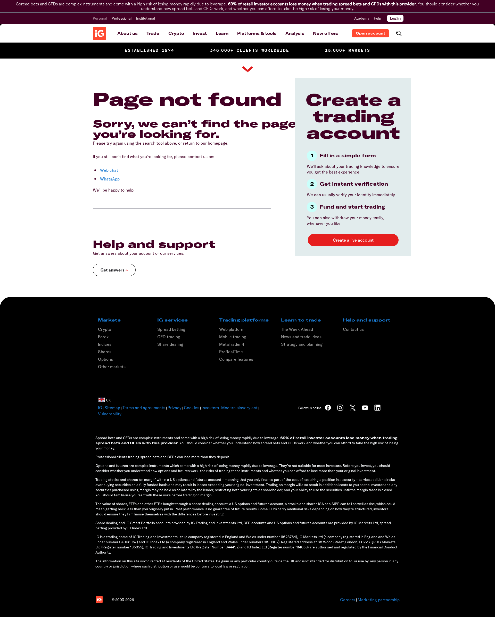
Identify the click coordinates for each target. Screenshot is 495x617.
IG (100, 407)
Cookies (191, 407)
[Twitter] (353, 408)
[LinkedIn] (377, 408)
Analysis (294, 33)
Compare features (236, 359)
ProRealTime (231, 351)
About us (127, 33)
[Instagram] (340, 408)
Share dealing (170, 344)
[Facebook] (328, 408)
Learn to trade (301, 320)
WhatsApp (110, 179)
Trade (152, 33)
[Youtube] (365, 408)
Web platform (231, 329)
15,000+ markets (347, 50)
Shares (104, 351)
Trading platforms (244, 320)
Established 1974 (149, 50)
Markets (109, 320)
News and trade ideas (301, 336)
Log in (395, 18)
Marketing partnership (379, 599)
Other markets (112, 366)
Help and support (367, 320)
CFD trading (168, 336)
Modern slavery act (239, 407)
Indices (104, 344)
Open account (370, 33)
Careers (347, 599)
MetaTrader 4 (231, 344)
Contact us (353, 329)
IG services (172, 320)
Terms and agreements (143, 407)
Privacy (175, 407)
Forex (103, 336)
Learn (222, 33)
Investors (210, 407)
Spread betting (171, 329)
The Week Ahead (297, 329)
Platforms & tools (256, 33)
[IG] (99, 33)
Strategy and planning (302, 344)
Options (105, 359)
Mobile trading (232, 336)
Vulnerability (109, 413)
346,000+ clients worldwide (249, 50)
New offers (325, 33)
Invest (200, 33)
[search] (398, 33)
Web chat (109, 170)
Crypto (176, 33)
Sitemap (112, 407)
